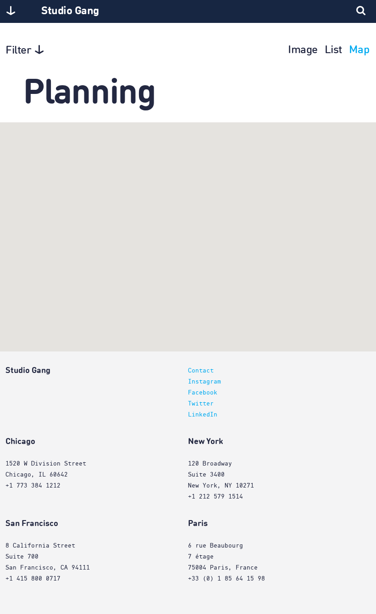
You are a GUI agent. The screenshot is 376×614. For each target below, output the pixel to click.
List (333, 50)
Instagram (204, 381)
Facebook (202, 392)
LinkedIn (202, 414)
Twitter (201, 403)
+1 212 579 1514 (215, 496)
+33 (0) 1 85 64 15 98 (226, 579)
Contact (201, 370)
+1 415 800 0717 (33, 579)
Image (303, 50)
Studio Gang (70, 11)
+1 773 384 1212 (33, 485)
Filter (18, 50)
